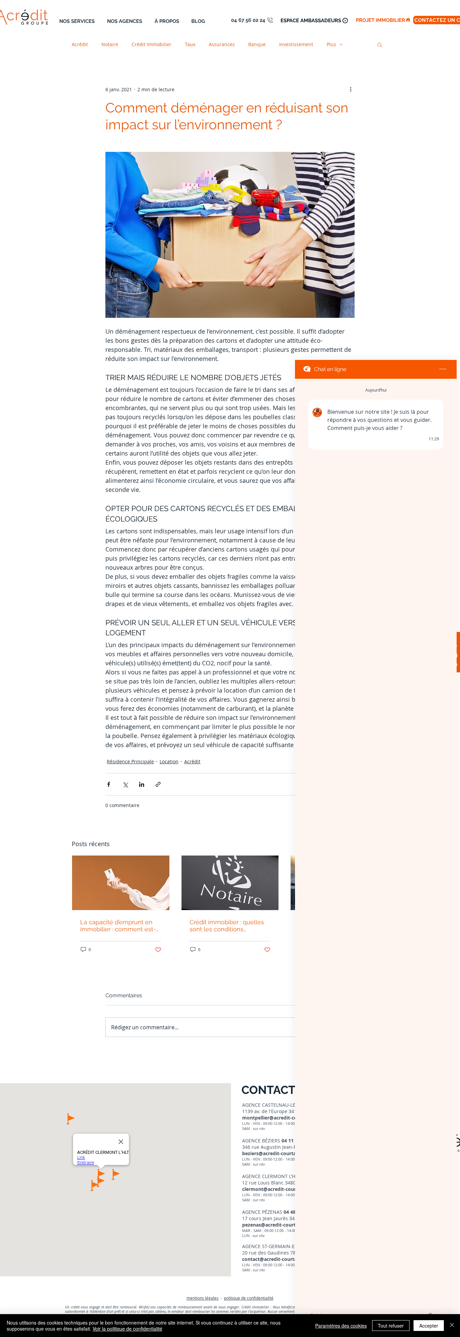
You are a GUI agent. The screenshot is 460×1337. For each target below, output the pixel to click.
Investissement (296, 44)
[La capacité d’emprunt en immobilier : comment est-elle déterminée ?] (120, 883)
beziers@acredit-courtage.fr (274, 1153)
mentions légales (203, 1298)
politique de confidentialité (248, 1298)
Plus (331, 44)
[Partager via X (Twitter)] (125, 784)
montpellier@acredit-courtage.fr (279, 1117)
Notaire (109, 44)
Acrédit (80, 44)
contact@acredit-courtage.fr (274, 1259)
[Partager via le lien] (158, 784)
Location (169, 761)
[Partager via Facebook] (108, 784)
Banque (257, 44)
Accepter (428, 1325)
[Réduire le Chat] (442, 369)
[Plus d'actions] (351, 89)
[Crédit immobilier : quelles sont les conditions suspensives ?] (230, 883)
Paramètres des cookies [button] (341, 1325)
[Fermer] (452, 1325)
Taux (190, 44)
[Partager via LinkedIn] (141, 784)
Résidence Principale (130, 761)
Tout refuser (391, 1325)
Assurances (222, 44)
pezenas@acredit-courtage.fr (275, 1225)
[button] (379, 44)
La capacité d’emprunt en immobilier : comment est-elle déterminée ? (118, 925)
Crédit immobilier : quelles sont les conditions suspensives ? (227, 925)
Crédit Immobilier (151, 44)
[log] (376, 841)
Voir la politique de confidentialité (127, 1328)
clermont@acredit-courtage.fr (276, 1189)
